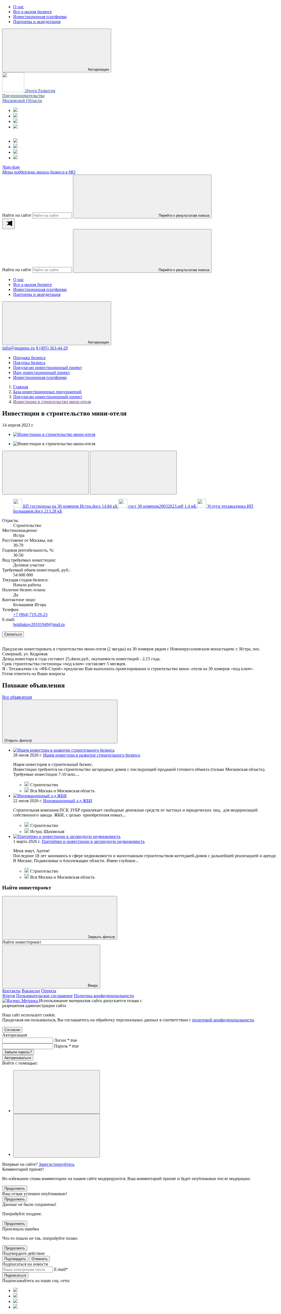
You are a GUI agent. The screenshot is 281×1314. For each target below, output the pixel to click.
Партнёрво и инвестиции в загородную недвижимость (93, 841)
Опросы (48, 990)
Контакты (11, 990)
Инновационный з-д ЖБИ (67, 800)
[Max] (15, 116)
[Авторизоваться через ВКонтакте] (56, 1136)
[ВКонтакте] (15, 121)
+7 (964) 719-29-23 (30, 614)
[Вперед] (133, 472)
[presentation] (8, 223)
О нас (18, 279)
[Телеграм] (15, 110)
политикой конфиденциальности (223, 1020)
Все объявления (17, 697)
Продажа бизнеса (29, 357)
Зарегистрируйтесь (56, 1164)
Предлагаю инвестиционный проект (47, 367)
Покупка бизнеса (29, 362)
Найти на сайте (16, 215)
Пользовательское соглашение (44, 995)
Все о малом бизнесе (32, 284)
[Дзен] (15, 127)
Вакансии (31, 990)
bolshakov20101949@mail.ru (39, 624)
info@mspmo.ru (18, 348)
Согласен (12, 1030)
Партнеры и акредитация (36, 294)
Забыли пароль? (18, 1052)
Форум (8, 995)
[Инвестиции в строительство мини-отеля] (54, 434)
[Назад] (45, 472)
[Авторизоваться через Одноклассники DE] (56, 1092)
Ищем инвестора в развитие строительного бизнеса (91, 755)
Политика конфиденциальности (104, 995)
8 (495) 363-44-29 (52, 348)
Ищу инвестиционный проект (41, 372)
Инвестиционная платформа (40, 289)
